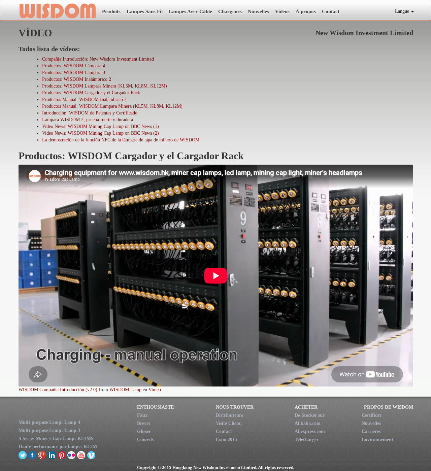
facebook (32, 455)
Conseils (145, 439)
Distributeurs (229, 415)
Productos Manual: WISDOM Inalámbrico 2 (84, 99)
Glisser (144, 431)
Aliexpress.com (310, 431)
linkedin (52, 455)
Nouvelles (258, 11)
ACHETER (306, 407)
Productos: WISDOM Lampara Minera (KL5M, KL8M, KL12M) (104, 86)
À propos (306, 11)
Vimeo (154, 389)
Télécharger (307, 439)
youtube (81, 455)
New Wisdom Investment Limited (57, 10)
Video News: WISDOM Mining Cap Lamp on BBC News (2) (100, 133)
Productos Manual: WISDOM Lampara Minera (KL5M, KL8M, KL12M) (112, 106)
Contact (330, 11)
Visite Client (228, 423)
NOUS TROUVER (235, 407)
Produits (111, 11)
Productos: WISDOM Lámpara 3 (73, 72)
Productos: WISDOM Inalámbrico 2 (76, 79)
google (42, 455)
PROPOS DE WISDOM (388, 407)
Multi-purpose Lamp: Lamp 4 (49, 422)
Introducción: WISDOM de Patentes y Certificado (89, 112)
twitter (23, 455)
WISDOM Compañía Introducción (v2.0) (58, 389)
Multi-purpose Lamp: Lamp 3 (49, 430)
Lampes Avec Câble (190, 11)
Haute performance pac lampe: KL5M (58, 446)
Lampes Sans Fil (145, 11)
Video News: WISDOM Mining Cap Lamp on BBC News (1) (100, 126)
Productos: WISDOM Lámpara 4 (73, 65)
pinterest (62, 455)
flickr (71, 455)
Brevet (143, 423)
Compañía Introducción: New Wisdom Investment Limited (98, 59)
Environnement (377, 439)
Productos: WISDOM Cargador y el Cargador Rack (91, 92)
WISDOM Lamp (125, 389)
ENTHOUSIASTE (155, 407)
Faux (142, 415)
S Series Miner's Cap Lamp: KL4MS (56, 438)
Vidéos (282, 11)
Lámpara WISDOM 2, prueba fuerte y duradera (87, 119)
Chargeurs (230, 11)
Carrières (371, 431)
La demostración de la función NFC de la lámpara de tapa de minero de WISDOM (120, 139)
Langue (402, 11)
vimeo (91, 455)
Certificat (371, 415)
